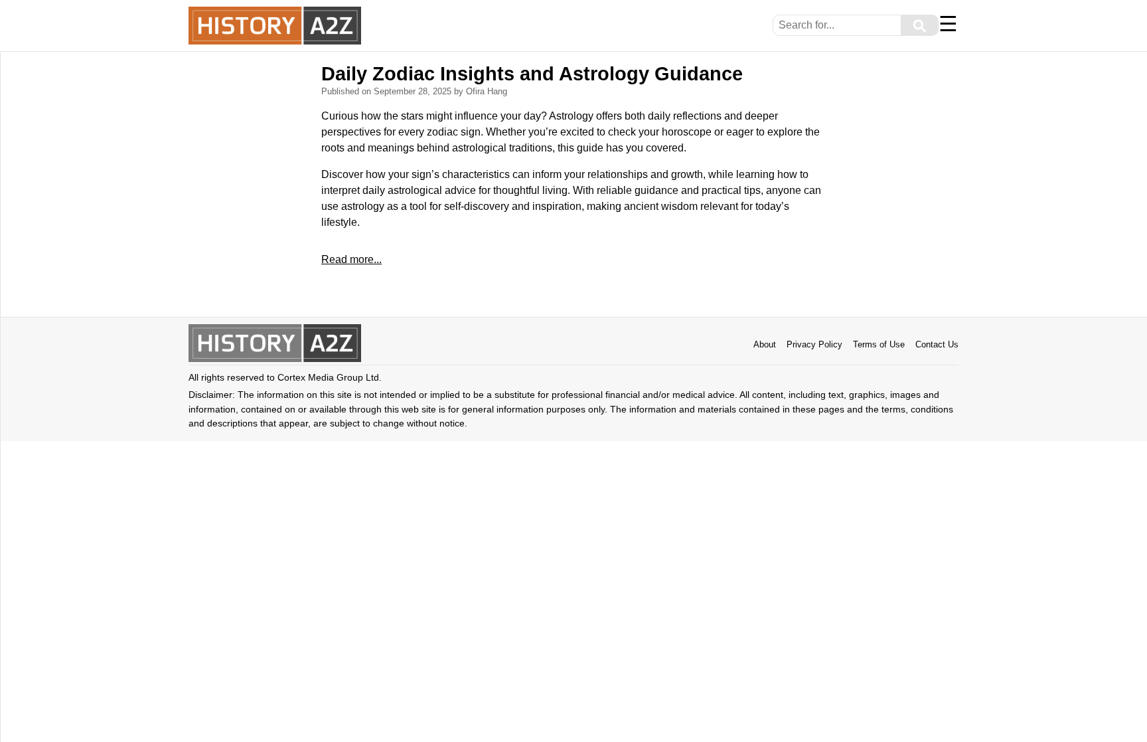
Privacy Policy (814, 344)
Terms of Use (879, 344)
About (764, 344)
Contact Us (936, 344)
